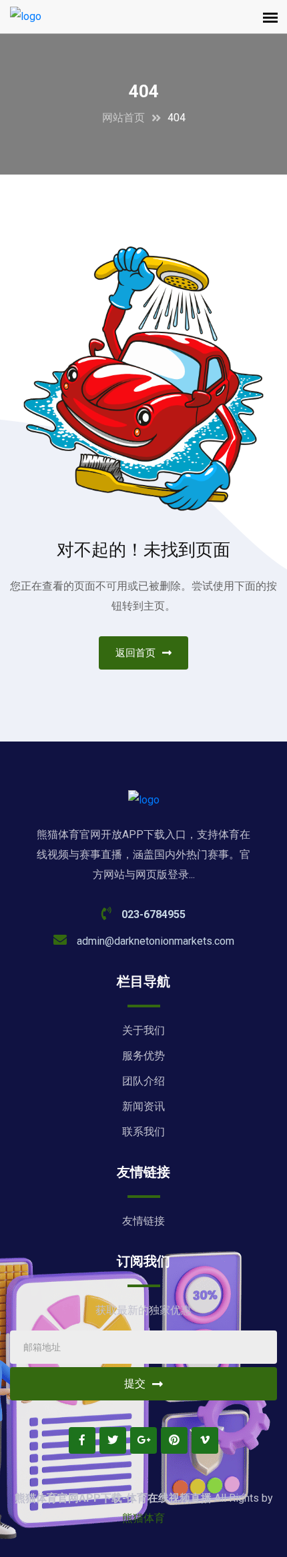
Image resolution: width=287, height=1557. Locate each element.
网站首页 (123, 117)
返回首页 (135, 653)
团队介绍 (143, 1081)
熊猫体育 (143, 1518)
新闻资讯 (143, 1106)
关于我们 (143, 1030)
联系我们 (143, 1131)
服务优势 (143, 1055)
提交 (135, 1383)
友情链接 (143, 1221)
